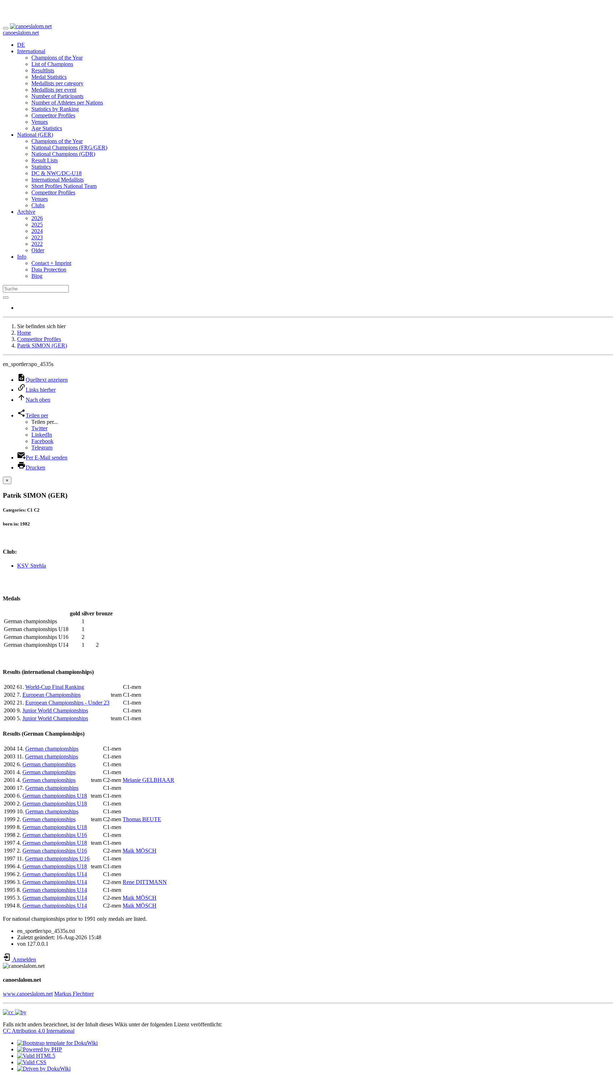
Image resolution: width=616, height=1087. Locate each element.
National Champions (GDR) (63, 154)
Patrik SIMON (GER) (42, 345)
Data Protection (48, 269)
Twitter (39, 428)
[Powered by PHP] (39, 1049)
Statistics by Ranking (55, 109)
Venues (39, 122)
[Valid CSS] (31, 1062)
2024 (37, 231)
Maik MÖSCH (139, 851)
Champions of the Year (57, 58)
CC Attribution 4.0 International (39, 1031)
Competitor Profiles (53, 115)
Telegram (41, 448)
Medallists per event (53, 90)
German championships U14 (54, 874)
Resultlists (42, 70)
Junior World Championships (55, 710)
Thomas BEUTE (142, 819)
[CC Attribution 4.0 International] (14, 1012)
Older (37, 250)
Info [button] (21, 257)
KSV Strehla (31, 566)
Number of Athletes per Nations (67, 103)
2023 (37, 237)
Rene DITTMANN (145, 882)
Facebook (42, 441)
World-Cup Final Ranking (54, 687)
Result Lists (44, 160)
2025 (37, 225)
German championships (51, 749)
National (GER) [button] (35, 135)
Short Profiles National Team (64, 186)
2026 (37, 218)
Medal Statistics (49, 77)
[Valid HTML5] (36, 1056)
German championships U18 (54, 796)
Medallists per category (57, 83)
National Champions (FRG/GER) (69, 147)
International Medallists (57, 180)
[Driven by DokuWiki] (44, 1069)
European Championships (51, 695)
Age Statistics (46, 128)
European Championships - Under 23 (67, 703)
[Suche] (6, 297)
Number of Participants (57, 96)
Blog (36, 276)
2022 (37, 244)
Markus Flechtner (74, 994)
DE (21, 45)
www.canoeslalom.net (28, 994)
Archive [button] (26, 212)
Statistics (41, 167)
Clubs (38, 205)
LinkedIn (41, 435)
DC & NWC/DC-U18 (56, 173)
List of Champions (52, 64)
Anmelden (23, 959)
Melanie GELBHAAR (148, 780)
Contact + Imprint (51, 263)
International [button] (31, 51)
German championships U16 (54, 835)
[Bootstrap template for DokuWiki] (57, 1043)
